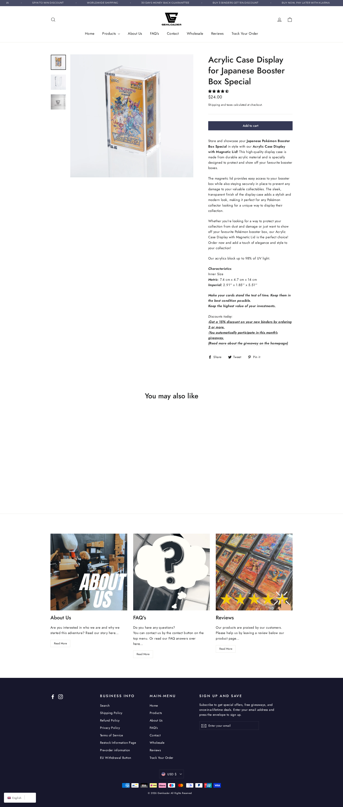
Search (105, 705)
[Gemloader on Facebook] (52, 696)
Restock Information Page (118, 742)
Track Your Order (245, 33)
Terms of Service (111, 735)
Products (109, 33)
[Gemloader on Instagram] (60, 696)
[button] (219, 91)
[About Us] (88, 572)
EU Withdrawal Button (115, 757)
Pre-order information (115, 750)
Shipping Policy (111, 713)
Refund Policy (110, 720)
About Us (135, 33)
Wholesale (195, 33)
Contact (173, 33)
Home (89, 33)
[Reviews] (254, 572)
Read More (60, 643)
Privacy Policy (110, 727)
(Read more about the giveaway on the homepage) (248, 343)
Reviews (217, 33)
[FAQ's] (171, 572)
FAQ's (154, 33)
